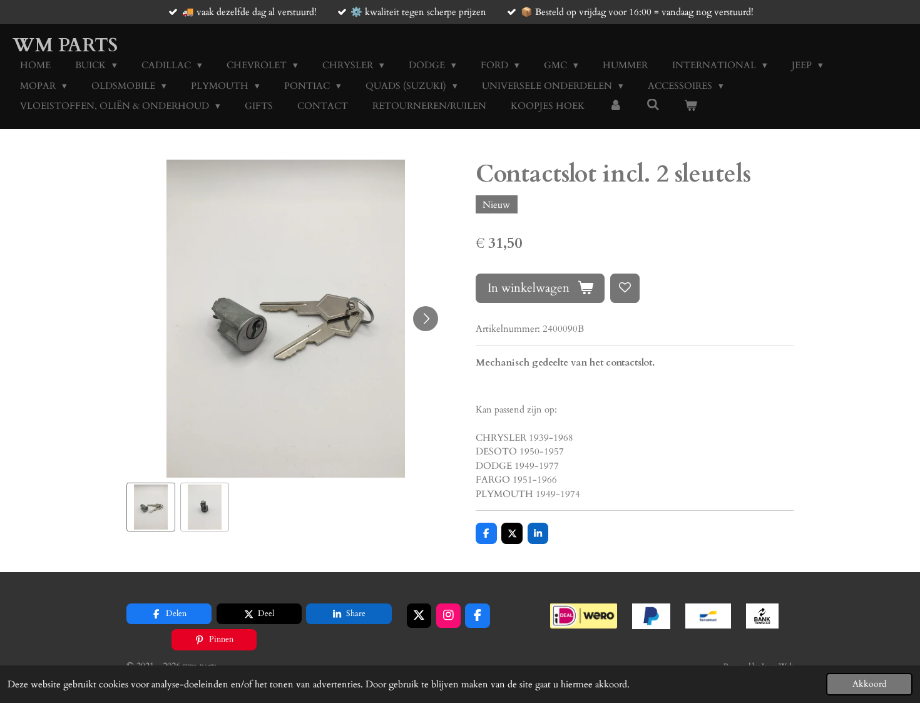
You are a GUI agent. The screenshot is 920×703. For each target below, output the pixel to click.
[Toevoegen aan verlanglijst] (625, 288)
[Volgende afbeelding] (425, 318)
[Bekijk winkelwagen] (691, 106)
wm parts (65, 45)
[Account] (615, 106)
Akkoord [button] (869, 684)
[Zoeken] (653, 105)
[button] (150, 507)
